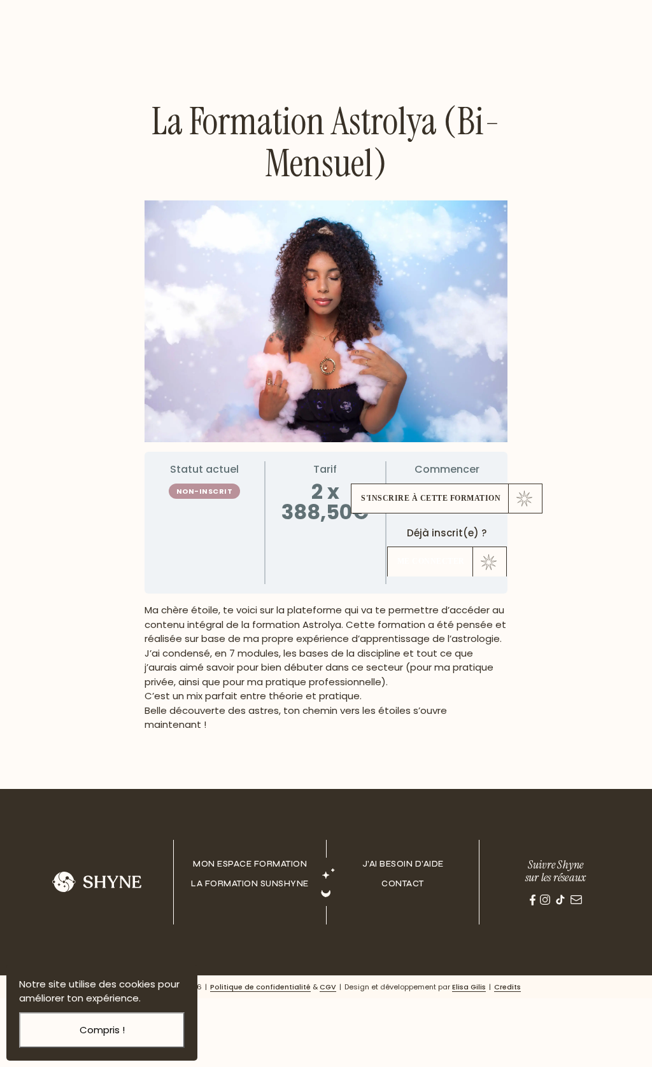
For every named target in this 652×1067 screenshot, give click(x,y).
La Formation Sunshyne (250, 884)
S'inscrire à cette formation (430, 498)
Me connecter (431, 561)
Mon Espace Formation (250, 864)
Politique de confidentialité (260, 987)
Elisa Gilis (469, 987)
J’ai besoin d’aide (403, 864)
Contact (402, 884)
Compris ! (102, 1029)
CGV (328, 987)
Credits (507, 987)
